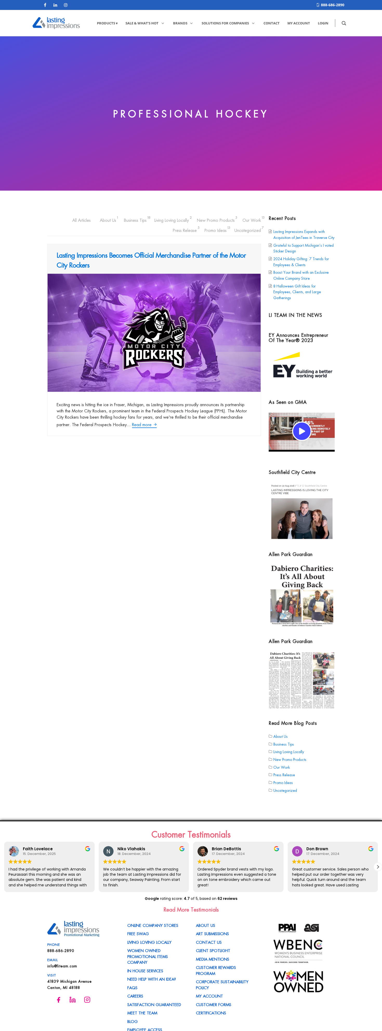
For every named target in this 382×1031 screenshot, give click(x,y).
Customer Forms (213, 1004)
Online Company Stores (152, 925)
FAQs (132, 987)
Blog (132, 1021)
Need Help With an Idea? (151, 979)
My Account (209, 996)
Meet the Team (142, 1012)
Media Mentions (212, 959)
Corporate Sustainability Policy (222, 984)
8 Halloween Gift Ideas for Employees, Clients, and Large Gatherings (297, 291)
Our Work (251, 219)
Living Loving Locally (171, 219)
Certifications (211, 1012)
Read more (142, 424)
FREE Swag (138, 933)
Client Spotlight (213, 950)
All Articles (81, 220)
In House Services (145, 970)
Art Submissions (212, 933)
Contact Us (209, 942)
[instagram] (66, 5)
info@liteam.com (62, 965)
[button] (4, 867)
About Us (108, 219)
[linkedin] (55, 5)
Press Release (185, 229)
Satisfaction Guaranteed (154, 1004)
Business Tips (135, 219)
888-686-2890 (332, 4)
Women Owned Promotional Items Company (147, 956)
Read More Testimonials (191, 909)
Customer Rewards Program (216, 970)
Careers (135, 996)
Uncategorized (247, 229)
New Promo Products (216, 219)
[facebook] (45, 5)
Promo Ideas (216, 229)
